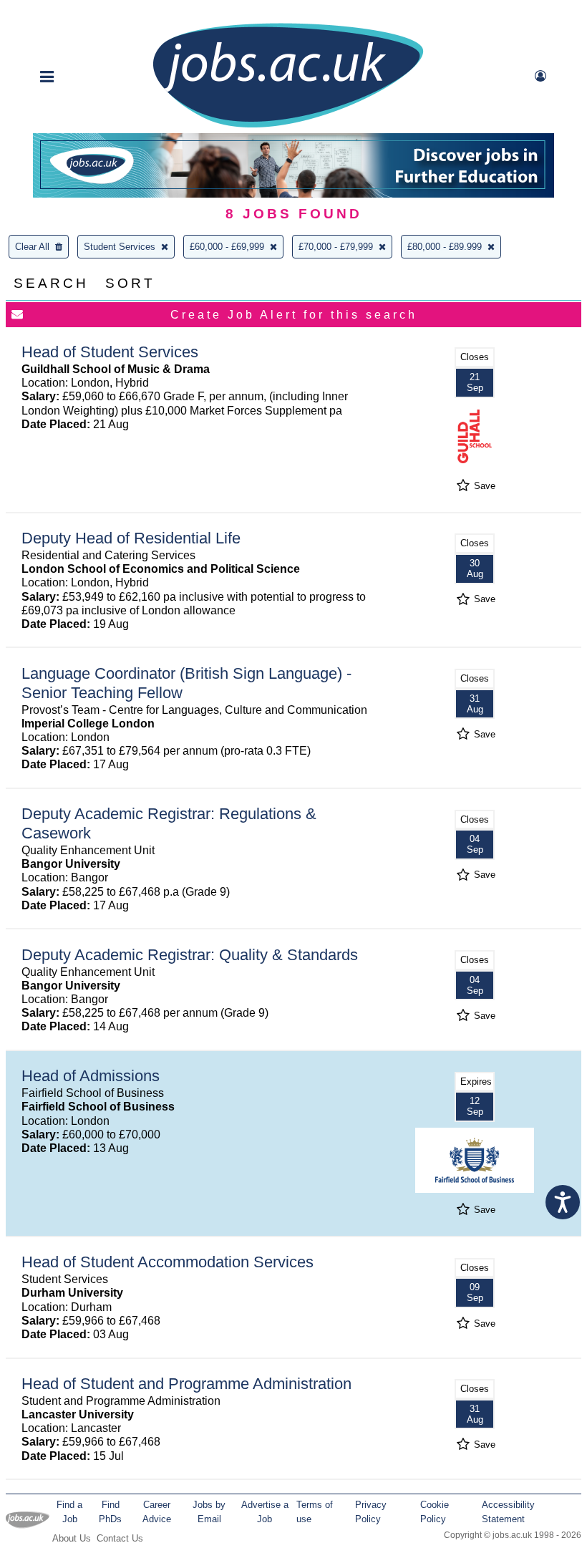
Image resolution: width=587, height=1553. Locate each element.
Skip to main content (57, 12)
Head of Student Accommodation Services (167, 1262)
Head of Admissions (90, 1076)
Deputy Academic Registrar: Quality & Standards (189, 955)
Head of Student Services (109, 352)
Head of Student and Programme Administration (186, 1384)
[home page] (288, 126)
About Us (71, 1538)
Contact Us (120, 1538)
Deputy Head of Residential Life (131, 538)
